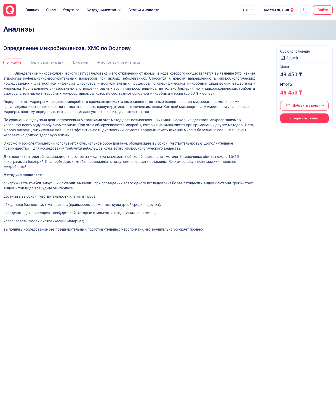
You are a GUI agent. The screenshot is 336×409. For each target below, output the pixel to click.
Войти (322, 10)
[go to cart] (304, 10)
